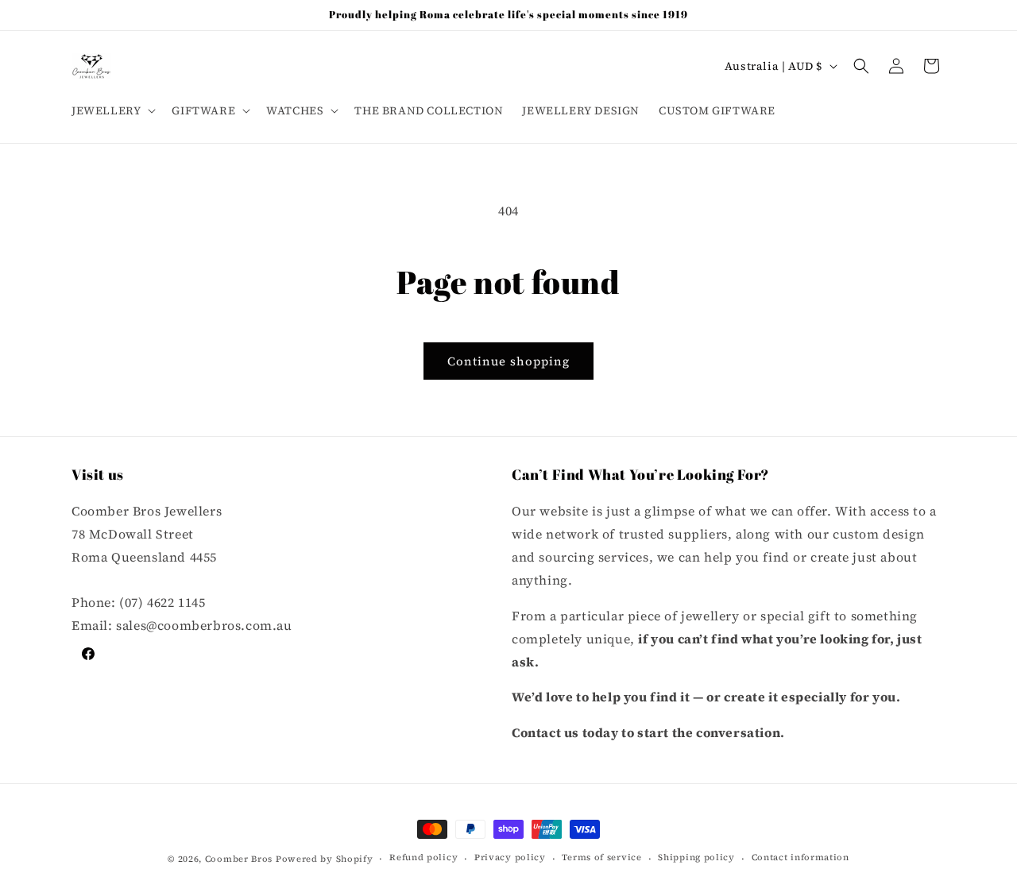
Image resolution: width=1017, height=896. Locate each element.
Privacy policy (510, 858)
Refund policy (423, 858)
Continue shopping (508, 361)
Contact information (800, 858)
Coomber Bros (239, 859)
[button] (112, 110)
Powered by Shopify (324, 859)
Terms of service (601, 858)
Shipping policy (696, 858)
